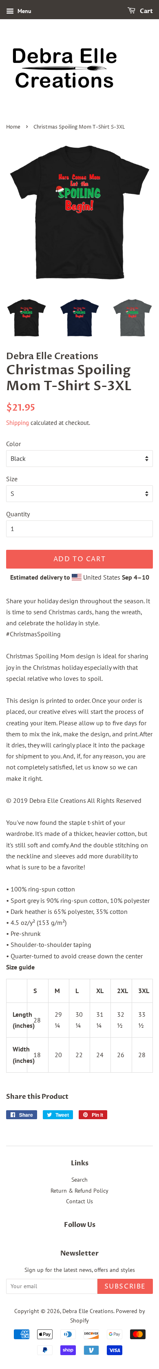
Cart (146, 11)
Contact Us (79, 1201)
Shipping (17, 423)
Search (79, 1179)
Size (12, 479)
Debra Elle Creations (87, 1311)
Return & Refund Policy (79, 1190)
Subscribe (125, 1286)
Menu (23, 11)
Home (13, 127)
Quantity (18, 514)
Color (13, 444)
